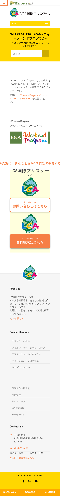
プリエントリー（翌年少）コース (28, 347)
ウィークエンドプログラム (25, 360)
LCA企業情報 (18, 407)
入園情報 (51, 492)
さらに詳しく (17, 318)
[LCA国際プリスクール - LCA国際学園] (30, 12)
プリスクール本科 (21, 341)
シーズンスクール (21, 367)
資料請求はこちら (30, 241)
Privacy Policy (18, 414)
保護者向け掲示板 (21, 388)
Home (13, 43)
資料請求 (31, 492)
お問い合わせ (11, 492)
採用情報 (16, 394)
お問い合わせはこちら (30, 204)
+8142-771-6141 (21, 448)
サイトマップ (18, 401)
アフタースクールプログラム (26, 354)
